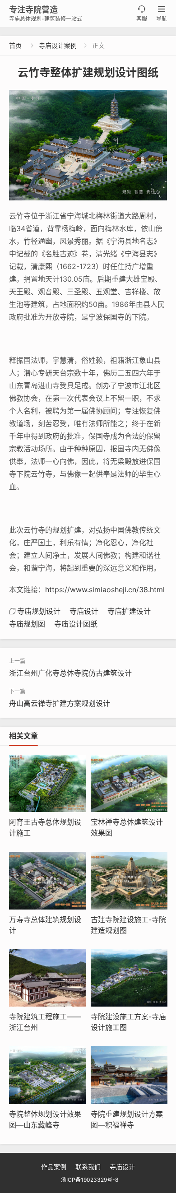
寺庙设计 (83, 611)
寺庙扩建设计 (129, 611)
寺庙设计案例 (58, 45)
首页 (15, 45)
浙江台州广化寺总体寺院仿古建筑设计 (70, 673)
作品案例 (53, 1166)
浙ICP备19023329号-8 (89, 1179)
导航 (161, 13)
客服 (141, 13)
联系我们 (88, 1166)
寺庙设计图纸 (75, 623)
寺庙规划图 (27, 623)
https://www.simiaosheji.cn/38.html (105, 589)
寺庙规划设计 (38, 611)
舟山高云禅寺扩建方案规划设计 (59, 703)
